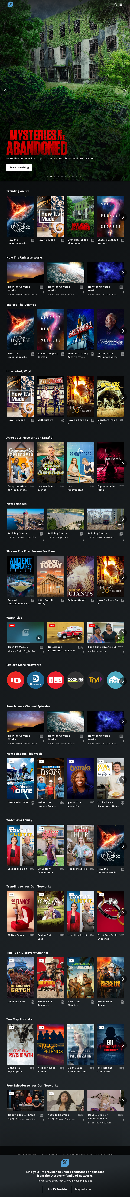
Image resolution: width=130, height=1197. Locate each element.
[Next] (125, 90)
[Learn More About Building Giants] (43, 539)
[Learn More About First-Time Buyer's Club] (123, 652)
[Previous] (5, 90)
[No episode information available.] (83, 652)
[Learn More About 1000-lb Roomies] (83, 1120)
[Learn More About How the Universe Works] (43, 292)
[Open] (120, 4)
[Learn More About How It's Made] (43, 652)
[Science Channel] (10, 4)
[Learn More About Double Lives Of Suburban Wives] (123, 1120)
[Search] (114, 4)
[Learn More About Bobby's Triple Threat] (43, 1120)
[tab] (47, 176)
